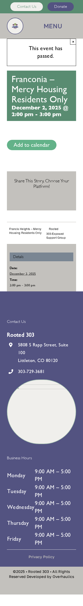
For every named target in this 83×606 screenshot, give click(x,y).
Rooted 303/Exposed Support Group (56, 233)
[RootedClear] (15, 26)
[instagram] (74, 588)
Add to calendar (32, 145)
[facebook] (67, 588)
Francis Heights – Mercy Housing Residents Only (25, 231)
